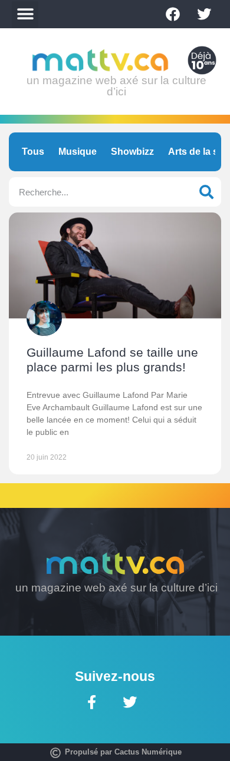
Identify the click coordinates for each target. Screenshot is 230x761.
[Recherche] (206, 192)
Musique (77, 152)
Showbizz (132, 152)
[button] (25, 14)
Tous (33, 152)
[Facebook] (173, 14)
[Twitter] (204, 14)
